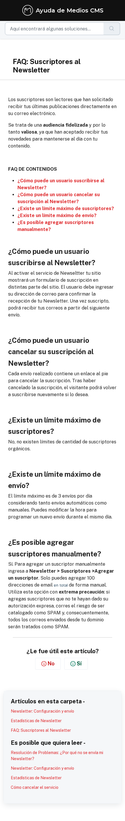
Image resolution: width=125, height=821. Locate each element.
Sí (79, 663)
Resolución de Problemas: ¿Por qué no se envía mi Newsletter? (57, 755)
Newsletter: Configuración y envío (42, 711)
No (51, 663)
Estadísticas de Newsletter (36, 720)
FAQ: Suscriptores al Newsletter (41, 730)
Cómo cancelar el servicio (34, 787)
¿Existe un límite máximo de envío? (57, 215)
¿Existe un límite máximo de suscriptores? (65, 208)
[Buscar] (111, 28)
